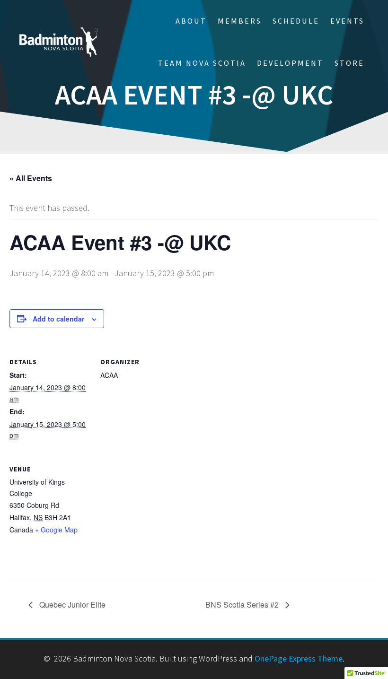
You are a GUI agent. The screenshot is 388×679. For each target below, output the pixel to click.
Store (349, 63)
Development (290, 63)
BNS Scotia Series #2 (243, 604)
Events (347, 21)
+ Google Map (56, 529)
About (191, 21)
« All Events (30, 178)
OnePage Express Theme (299, 658)
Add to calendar (58, 318)
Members (240, 21)
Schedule (296, 21)
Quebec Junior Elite (71, 604)
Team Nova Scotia (202, 63)
